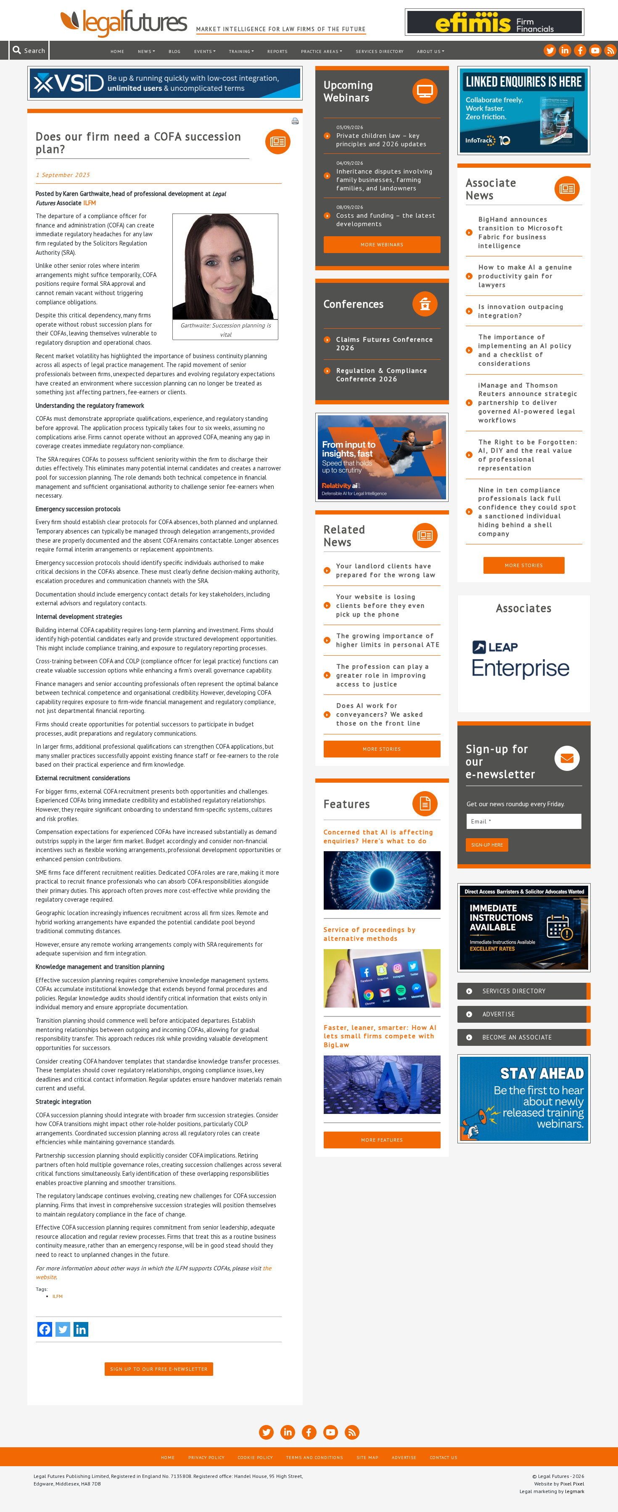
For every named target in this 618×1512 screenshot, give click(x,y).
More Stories (382, 749)
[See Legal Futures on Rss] (610, 50)
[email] (524, 821)
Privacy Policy (206, 1457)
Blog (175, 51)
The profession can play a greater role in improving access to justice (382, 675)
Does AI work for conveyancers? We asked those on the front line (379, 714)
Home (117, 51)
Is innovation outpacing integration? (521, 310)
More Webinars (382, 244)
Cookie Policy (255, 1457)
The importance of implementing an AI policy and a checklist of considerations (524, 349)
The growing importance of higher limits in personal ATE (388, 640)
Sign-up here (487, 845)
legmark (574, 1491)
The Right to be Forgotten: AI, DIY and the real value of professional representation (528, 455)
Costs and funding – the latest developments (386, 219)
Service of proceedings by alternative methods (369, 933)
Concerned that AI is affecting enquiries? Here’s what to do (378, 836)
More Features (382, 1140)
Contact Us (443, 1457)
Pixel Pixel (572, 1483)
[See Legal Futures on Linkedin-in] (565, 50)
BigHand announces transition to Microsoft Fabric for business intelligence (520, 232)
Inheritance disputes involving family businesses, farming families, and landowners (384, 179)
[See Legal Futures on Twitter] (550, 50)
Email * (481, 821)
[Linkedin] (81, 1329)
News (144, 51)
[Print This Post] (295, 120)
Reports (277, 51)
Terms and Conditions (314, 1457)
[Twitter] (63, 1329)
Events (203, 51)
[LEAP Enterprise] (524, 660)
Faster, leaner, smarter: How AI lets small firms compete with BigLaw (380, 1036)
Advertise (404, 1457)
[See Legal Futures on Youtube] (595, 50)
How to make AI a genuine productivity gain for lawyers (525, 276)
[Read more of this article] (382, 880)
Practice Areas (319, 51)
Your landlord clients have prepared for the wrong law (386, 570)
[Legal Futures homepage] (128, 23)
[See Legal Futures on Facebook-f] (580, 50)
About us (429, 51)
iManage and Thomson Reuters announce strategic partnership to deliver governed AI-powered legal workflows (528, 402)
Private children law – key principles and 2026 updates (381, 139)
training (240, 51)
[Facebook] (45, 1329)
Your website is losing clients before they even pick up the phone (380, 605)
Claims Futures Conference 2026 (384, 343)
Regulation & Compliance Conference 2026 (382, 374)
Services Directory (380, 51)
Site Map (367, 1457)
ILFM (89, 203)
